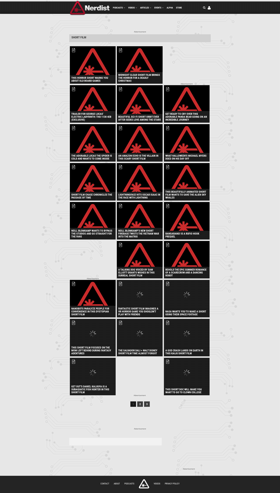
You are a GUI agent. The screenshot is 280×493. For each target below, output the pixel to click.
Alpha (170, 7)
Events (157, 7)
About (117, 483)
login (209, 7)
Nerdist (89, 8)
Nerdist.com (144, 483)
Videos (131, 7)
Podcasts (118, 7)
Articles (144, 7)
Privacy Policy (172, 483)
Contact (104, 483)
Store (179, 7)
